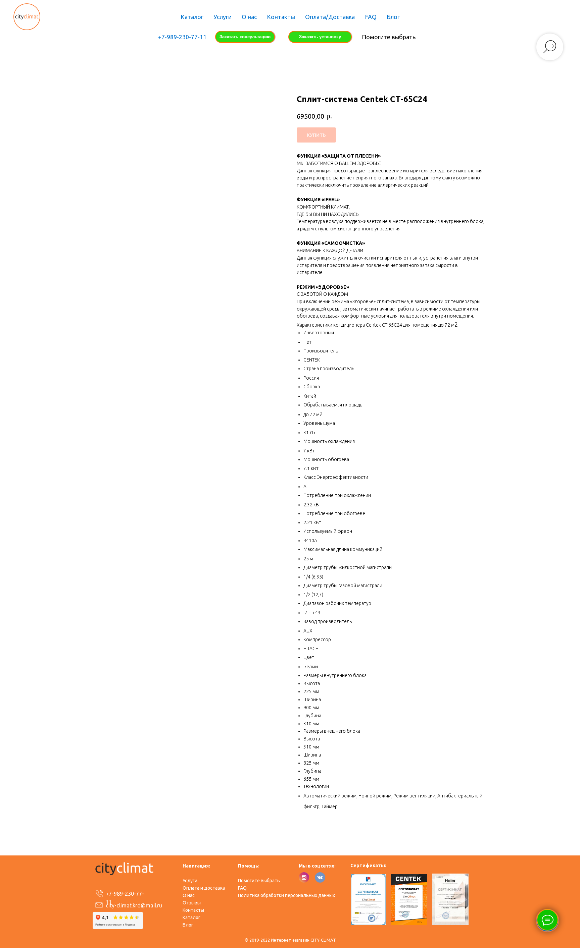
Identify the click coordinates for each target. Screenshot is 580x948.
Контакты (281, 16)
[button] (245, 37)
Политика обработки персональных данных (286, 895)
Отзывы (192, 902)
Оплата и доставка (204, 888)
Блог (393, 16)
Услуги (222, 16)
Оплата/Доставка (330, 16)
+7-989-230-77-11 (182, 37)
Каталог (192, 16)
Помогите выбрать (389, 37)
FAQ (371, 16)
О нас (249, 16)
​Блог (188, 925)
